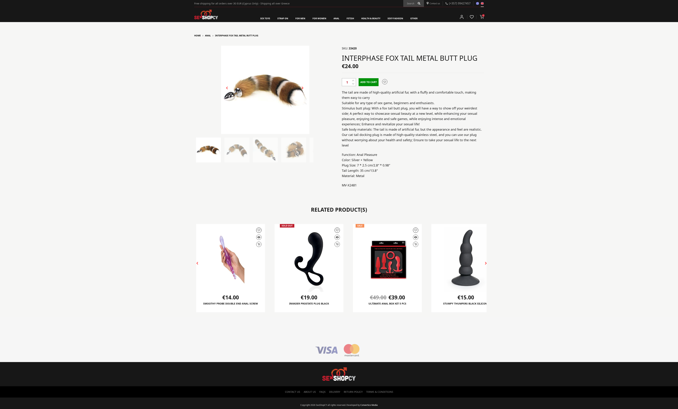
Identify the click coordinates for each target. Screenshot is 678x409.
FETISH (351, 18)
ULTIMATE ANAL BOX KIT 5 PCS (387, 304)
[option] (265, 90)
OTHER (424, 18)
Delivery (334, 392)
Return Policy (353, 392)
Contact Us (292, 392)
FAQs (322, 392)
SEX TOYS (256, 18)
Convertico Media (369, 405)
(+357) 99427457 (460, 3)
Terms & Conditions (379, 392)
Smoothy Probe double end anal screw (231, 305)
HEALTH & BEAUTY (374, 18)
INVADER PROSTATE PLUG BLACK (309, 304)
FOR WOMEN (316, 18)
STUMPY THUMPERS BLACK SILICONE (466, 304)
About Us (310, 392)
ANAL (336, 18)
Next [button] (299, 91)
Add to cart (368, 82)
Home (197, 35)
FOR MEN (295, 18)
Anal (208, 35)
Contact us (433, 3)
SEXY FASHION (403, 18)
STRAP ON (275, 18)
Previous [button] (225, 91)
